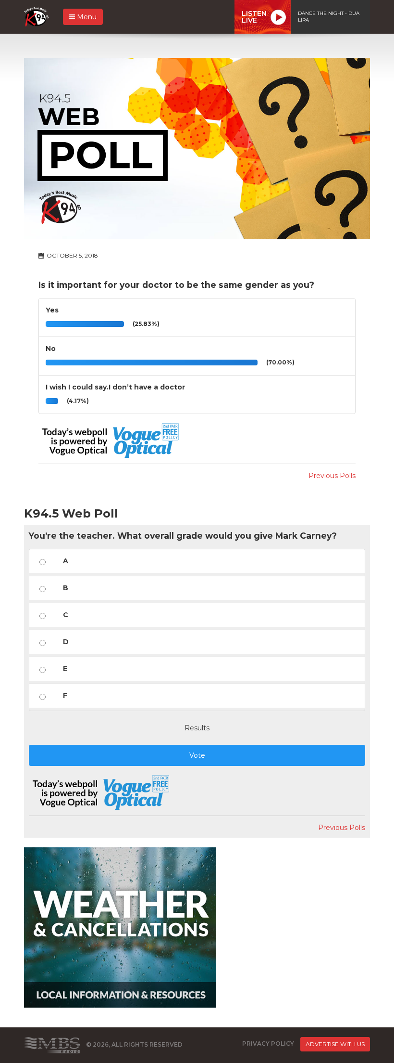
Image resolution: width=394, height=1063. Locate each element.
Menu (86, 17)
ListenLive (254, 17)
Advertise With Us (335, 1044)
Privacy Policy (268, 1043)
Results (197, 728)
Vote (197, 755)
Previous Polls (332, 475)
